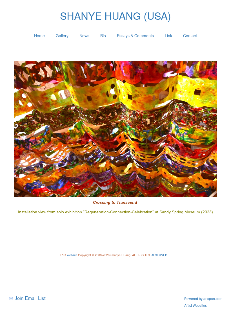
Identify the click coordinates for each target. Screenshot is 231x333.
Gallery (62, 35)
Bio (103, 35)
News (84, 35)
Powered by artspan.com (203, 298)
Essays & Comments (135, 35)
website (72, 255)
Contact (190, 35)
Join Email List (30, 297)
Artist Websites (195, 305)
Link (168, 35)
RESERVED (159, 255)
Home (39, 35)
